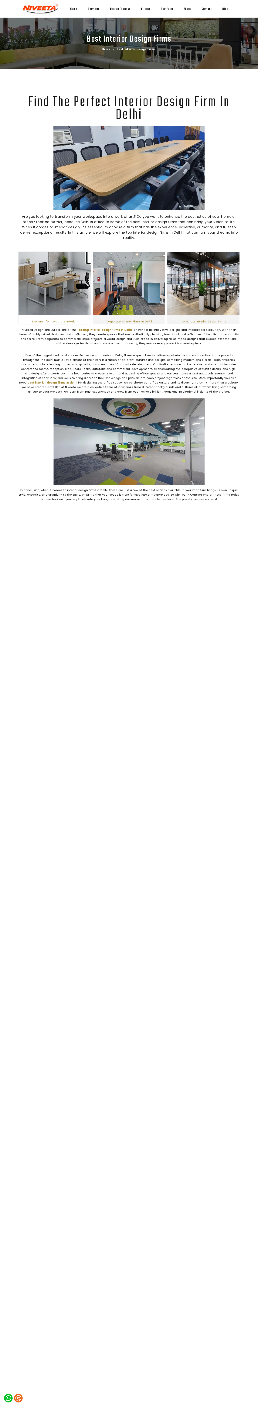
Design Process (120, 9)
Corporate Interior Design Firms (203, 321)
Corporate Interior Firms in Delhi (129, 321)
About (187, 9)
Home (73, 9)
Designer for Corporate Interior (54, 321)
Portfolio (167, 9)
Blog (225, 9)
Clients (145, 9)
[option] (55, 288)
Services (93, 9)
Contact (207, 9)
